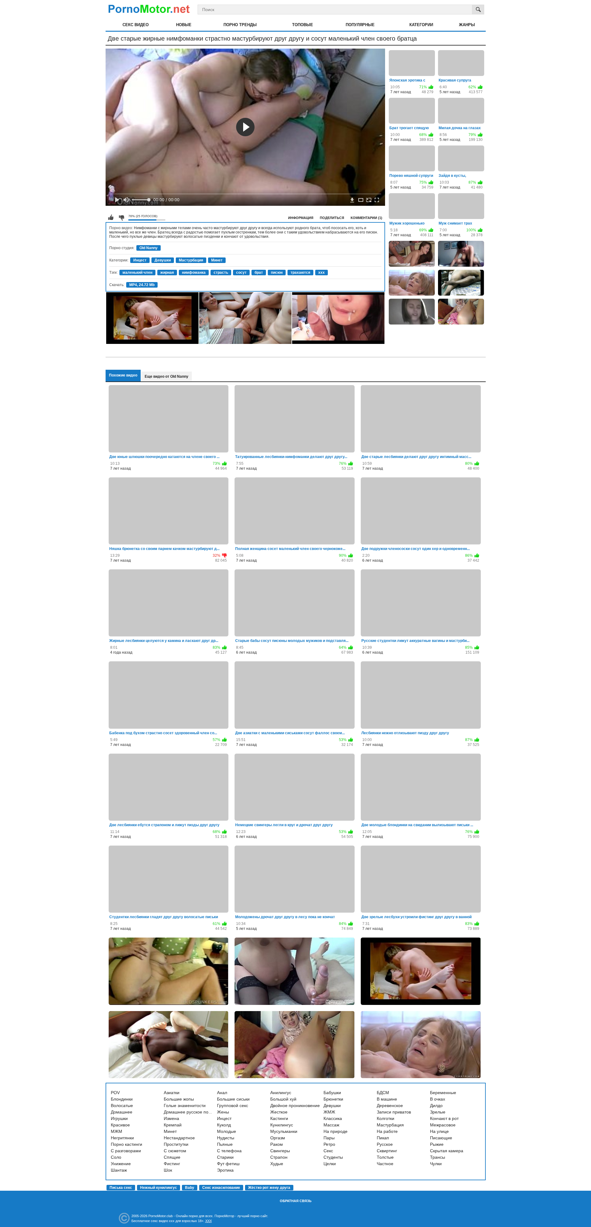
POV (115, 1092)
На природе (336, 1131)
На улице (439, 1131)
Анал (222, 1092)
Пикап (383, 1137)
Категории (421, 24)
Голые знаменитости (185, 1105)
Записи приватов (394, 1111)
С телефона (229, 1150)
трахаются (300, 272)
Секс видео (136, 24)
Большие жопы (179, 1099)
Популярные (360, 24)
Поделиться (332, 218)
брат (259, 272)
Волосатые (122, 1105)
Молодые (226, 1131)
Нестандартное (179, 1137)
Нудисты (225, 1137)
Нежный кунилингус (158, 1187)
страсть (221, 272)
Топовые (302, 24)
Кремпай (173, 1124)
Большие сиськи (233, 1099)
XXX (208, 1221)
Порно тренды (240, 24)
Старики (225, 1157)
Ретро (329, 1144)
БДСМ (383, 1092)
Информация (300, 218)
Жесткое (278, 1111)
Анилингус (280, 1092)
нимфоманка (194, 272)
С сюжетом (175, 1150)
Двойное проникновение (295, 1105)
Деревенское (390, 1105)
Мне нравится (111, 217)
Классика (333, 1118)
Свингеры (280, 1150)
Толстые (385, 1157)
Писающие (441, 1137)
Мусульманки (283, 1131)
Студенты (333, 1157)
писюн (277, 272)
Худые (276, 1163)
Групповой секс (232, 1105)
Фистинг (172, 1163)
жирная (167, 272)
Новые (183, 24)
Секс (328, 1150)
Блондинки (122, 1099)
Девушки (163, 260)
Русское (385, 1144)
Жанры (467, 24)
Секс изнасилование (221, 1187)
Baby (189, 1187)
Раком (276, 1144)
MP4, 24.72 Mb (142, 285)
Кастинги (279, 1118)
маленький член (137, 272)
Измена (171, 1118)
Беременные (443, 1092)
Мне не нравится (121, 217)
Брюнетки (333, 1099)
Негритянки (122, 1137)
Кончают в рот (444, 1118)
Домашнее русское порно (190, 1111)
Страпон (278, 1157)
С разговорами (126, 1150)
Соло (116, 1157)
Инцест (140, 260)
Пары (329, 1137)
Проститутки (176, 1144)
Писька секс (121, 1187)
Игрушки (119, 1118)
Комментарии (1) (366, 218)
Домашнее (121, 1111)
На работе (387, 1131)
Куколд (224, 1124)
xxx (321, 272)
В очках (437, 1099)
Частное (385, 1163)
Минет (217, 260)
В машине (387, 1099)
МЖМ (116, 1131)
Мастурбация (191, 260)
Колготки (385, 1118)
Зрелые (437, 1111)
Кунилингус (281, 1124)
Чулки (436, 1163)
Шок (168, 1170)
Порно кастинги (126, 1144)
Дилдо (436, 1105)
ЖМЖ (329, 1111)
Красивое (120, 1124)
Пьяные (225, 1144)
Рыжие (437, 1144)
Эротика (225, 1170)
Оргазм (277, 1137)
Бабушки (332, 1092)
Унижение (121, 1163)
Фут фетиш (228, 1163)
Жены (223, 1111)
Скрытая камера (446, 1150)
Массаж (331, 1124)
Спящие (172, 1157)
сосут (241, 272)
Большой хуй (283, 1099)
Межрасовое (443, 1124)
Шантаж (119, 1170)
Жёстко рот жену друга (269, 1187)
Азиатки (171, 1092)
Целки (330, 1163)
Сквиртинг (387, 1150)
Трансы (437, 1157)
